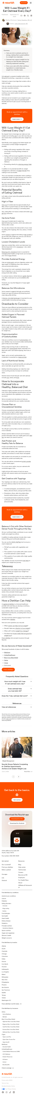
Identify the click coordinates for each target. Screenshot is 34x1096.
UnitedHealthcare (9, 655)
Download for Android (17, 823)
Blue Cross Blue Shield (11, 657)
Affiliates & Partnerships (25, 886)
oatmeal (6, 76)
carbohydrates (24, 340)
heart (10, 255)
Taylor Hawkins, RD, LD (24, 20)
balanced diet (22, 357)
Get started (24, 2)
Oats (3, 245)
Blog (19, 864)
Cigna (6, 663)
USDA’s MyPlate (16, 542)
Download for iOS (17, 819)
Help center (22, 867)
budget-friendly (21, 170)
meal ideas (25, 560)
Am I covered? (6, 864)
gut (10, 293)
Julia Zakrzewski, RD (21, 23)
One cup (4, 205)
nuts (7, 377)
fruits (17, 377)
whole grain (10, 262)
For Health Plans (23, 880)
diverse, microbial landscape (11, 298)
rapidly (24, 276)
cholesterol (20, 247)
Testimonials (22, 870)
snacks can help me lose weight (17, 626)
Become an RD (22, 875)
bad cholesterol (6, 249)
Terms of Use (5, 1083)
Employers (21, 877)
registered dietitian (8, 604)
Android (4, 880)
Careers (20, 872)
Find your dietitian (7, 867)
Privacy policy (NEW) (7, 1080)
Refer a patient (6, 870)
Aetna (6, 660)
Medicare (7, 652)
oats (9, 83)
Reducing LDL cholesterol (9, 252)
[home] (8, 3)
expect (19, 617)
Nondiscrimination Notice (8, 1086)
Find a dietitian (6, 638)
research (15, 142)
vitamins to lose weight (22, 628)
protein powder (26, 461)
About (20, 883)
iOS (3, 878)
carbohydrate (13, 348)
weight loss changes (22, 631)
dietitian (12, 619)
